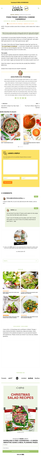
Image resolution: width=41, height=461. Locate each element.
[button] (1, 141)
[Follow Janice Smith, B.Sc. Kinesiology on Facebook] (16, 98)
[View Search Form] (38, 8)
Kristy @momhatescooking (14, 198)
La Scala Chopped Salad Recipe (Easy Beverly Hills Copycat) (29, 293)
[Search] (36, 260)
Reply (36, 196)
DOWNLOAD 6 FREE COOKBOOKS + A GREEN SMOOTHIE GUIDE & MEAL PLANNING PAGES (20, 441)
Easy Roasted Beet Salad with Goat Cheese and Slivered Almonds (11, 317)
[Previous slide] (4, 408)
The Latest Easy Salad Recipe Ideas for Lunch (27, 21)
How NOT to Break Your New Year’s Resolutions (10, 105)
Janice (12, 210)
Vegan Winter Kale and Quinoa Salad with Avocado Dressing (29, 317)
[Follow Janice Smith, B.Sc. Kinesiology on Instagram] (20, 98)
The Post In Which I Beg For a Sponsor (32, 105)
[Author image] (7, 23)
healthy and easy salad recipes (18, 248)
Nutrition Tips (17, 14)
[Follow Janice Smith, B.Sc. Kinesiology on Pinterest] (25, 98)
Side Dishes (13, 21)
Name (5, 178)
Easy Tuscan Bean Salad (7, 142)
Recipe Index (12, 14)
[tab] (18, 146)
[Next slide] (36, 408)
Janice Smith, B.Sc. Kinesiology (16, 23)
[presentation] (10, 127)
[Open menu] (1, 8)
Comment (6, 158)
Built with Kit (20, 454)
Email (23, 178)
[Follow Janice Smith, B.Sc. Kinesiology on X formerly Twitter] (18, 98)
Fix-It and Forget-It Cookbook (9, 46)
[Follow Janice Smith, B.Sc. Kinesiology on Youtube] (23, 98)
